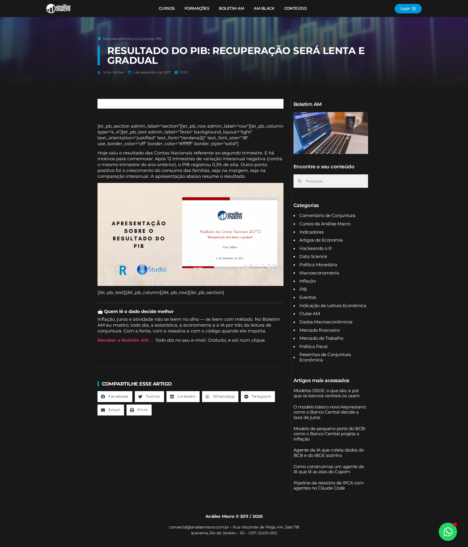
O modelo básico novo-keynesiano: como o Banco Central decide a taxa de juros (329, 412)
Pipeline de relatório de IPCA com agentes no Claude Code (328, 485)
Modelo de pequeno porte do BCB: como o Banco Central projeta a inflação (329, 434)
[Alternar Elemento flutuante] (448, 532)
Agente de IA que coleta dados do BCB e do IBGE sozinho (328, 452)
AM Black (264, 8)
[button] (115, 396)
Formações (197, 8)
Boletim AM (231, 8)
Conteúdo (295, 8)
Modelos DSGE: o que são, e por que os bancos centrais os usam (326, 393)
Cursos (167, 8)
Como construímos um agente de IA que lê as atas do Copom (328, 469)
